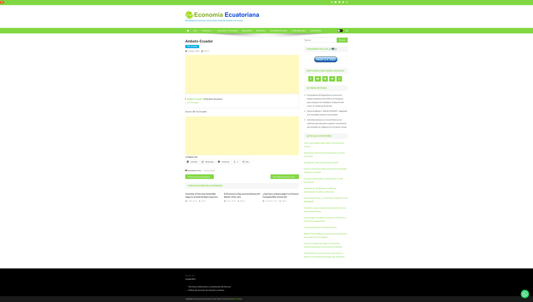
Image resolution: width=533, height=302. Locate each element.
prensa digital (209, 171)
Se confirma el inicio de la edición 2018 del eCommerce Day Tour (286, 177)
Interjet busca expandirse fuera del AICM (201, 177)
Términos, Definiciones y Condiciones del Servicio (209, 287)
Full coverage (192, 102)
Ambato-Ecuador (195, 99)
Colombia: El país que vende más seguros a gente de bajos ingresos (201, 195)
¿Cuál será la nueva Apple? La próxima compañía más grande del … (280, 195)
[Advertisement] (242, 74)
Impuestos (261, 31)
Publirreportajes (299, 31)
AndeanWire (190, 279)
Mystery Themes (235, 299)
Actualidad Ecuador (278, 31)
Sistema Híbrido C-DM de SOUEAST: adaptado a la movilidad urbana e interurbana (327, 113)
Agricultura (247, 31)
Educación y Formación (227, 31)
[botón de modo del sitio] (340, 30)
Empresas (206, 31)
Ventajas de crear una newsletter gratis (321, 162)
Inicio (195, 31)
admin (206, 51)
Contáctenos (315, 31)
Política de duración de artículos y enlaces (206, 290)
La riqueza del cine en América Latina (320, 227)
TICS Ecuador (192, 46)
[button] (525, 294)
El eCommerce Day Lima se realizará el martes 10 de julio (242, 195)
